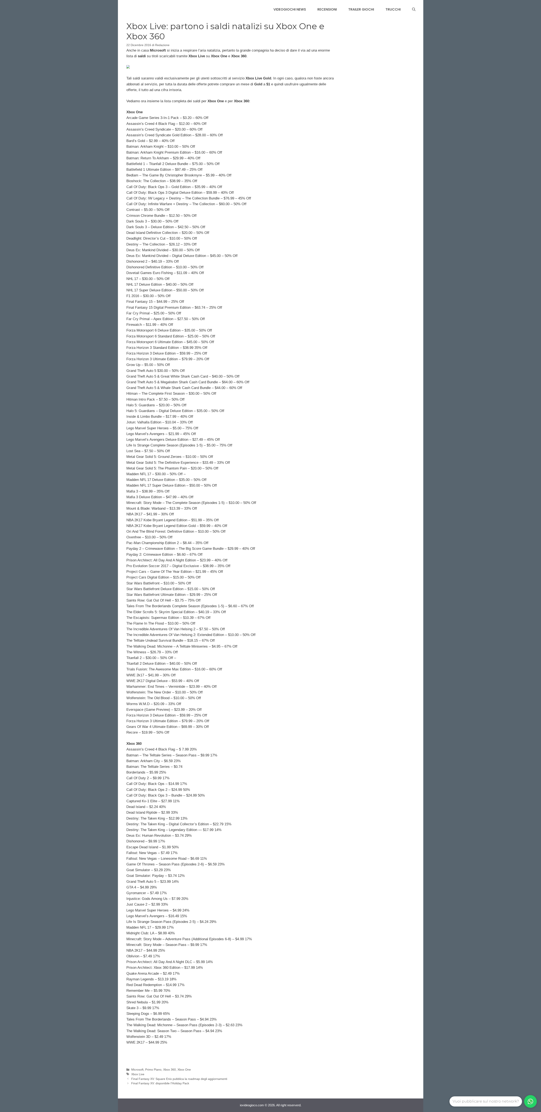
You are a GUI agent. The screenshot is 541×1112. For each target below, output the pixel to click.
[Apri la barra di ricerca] (413, 9)
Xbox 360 (169, 1069)
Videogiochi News (289, 9)
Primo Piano (153, 1069)
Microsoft (137, 1069)
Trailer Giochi (361, 9)
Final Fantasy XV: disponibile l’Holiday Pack (160, 1083)
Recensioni (327, 9)
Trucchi (393, 9)
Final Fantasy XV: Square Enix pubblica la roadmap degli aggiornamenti (179, 1079)
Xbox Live (137, 1074)
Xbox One (184, 1069)
